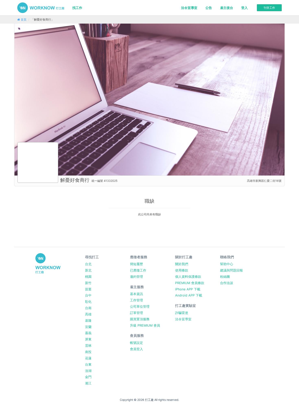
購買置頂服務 (140, 319)
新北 (88, 270)
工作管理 (136, 300)
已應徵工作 (138, 270)
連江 (88, 383)
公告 (208, 8)
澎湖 (88, 371)
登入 (244, 8)
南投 (88, 352)
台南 (88, 308)
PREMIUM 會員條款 (189, 283)
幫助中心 (226, 264)
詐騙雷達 (181, 313)
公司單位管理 (140, 306)
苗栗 (88, 289)
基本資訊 (136, 294)
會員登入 (136, 349)
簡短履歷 (136, 264)
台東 (88, 364)
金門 (88, 377)
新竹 (88, 283)
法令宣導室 (189, 8)
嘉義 (88, 333)
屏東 (88, 339)
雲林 (88, 345)
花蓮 (88, 358)
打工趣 (40, 7)
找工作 (77, 8)
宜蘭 (88, 327)
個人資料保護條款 (188, 277)
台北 (88, 264)
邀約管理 (136, 277)
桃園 (88, 277)
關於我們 (181, 264)
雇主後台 (226, 8)
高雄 (88, 314)
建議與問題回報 (231, 270)
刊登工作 (269, 7)
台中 (88, 295)
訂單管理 (136, 313)
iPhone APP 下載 (187, 289)
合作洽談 (226, 283)
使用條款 (181, 270)
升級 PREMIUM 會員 (145, 325)
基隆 (88, 320)
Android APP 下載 (188, 295)
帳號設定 (136, 343)
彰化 (88, 302)
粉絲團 (225, 277)
